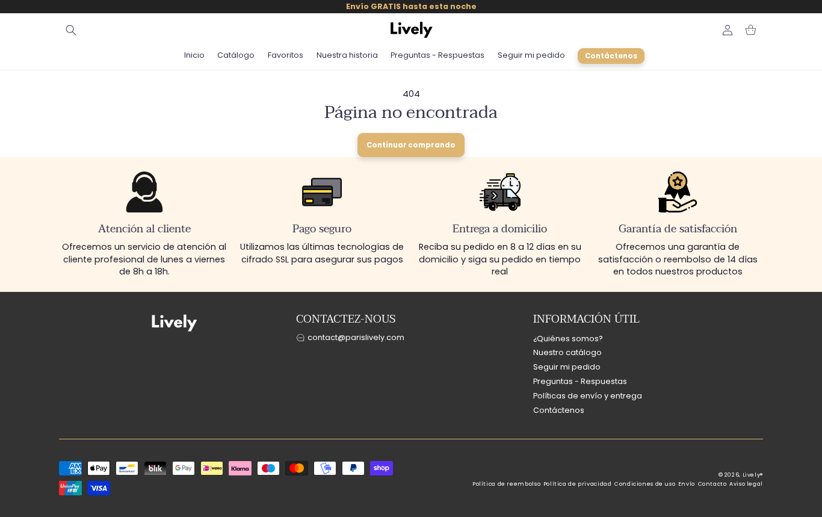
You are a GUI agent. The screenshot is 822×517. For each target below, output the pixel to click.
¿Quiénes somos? (568, 338)
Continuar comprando (411, 145)
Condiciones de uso (644, 484)
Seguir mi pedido (567, 367)
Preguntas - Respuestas (580, 381)
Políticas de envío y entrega (587, 396)
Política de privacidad (577, 484)
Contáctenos (558, 410)
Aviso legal (746, 484)
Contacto (712, 484)
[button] (71, 30)
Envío (686, 484)
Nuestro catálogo (567, 352)
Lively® (753, 474)
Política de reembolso (506, 484)
